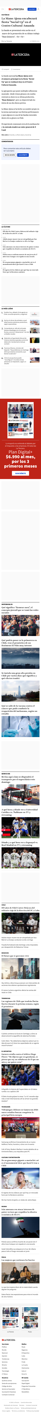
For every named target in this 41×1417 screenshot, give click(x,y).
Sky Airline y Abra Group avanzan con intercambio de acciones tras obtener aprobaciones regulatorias (20, 984)
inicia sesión (10, 155)
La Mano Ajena (20, 135)
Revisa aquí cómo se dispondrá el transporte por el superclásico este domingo (18, 779)
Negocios (5, 953)
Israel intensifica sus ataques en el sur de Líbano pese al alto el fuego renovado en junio (19, 1250)
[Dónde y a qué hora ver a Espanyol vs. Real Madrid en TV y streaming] (20, 857)
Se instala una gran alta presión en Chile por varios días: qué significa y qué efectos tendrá (19, 676)
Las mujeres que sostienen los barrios (18, 1260)
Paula (4, 1257)
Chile (4, 905)
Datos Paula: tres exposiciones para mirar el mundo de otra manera (20, 1295)
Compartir (6, 69)
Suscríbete (23, 155)
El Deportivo (6, 1051)
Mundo (4, 1206)
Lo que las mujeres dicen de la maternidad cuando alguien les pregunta (20, 1288)
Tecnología (6, 1107)
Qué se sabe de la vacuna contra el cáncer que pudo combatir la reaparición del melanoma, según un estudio (19, 710)
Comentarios (16, 69)
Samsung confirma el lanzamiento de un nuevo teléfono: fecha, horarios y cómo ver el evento (18, 1143)
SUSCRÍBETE (20, 473)
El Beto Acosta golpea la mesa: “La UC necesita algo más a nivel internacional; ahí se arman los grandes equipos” (20, 1098)
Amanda (11, 135)
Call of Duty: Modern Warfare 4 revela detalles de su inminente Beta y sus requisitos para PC (20, 1150)
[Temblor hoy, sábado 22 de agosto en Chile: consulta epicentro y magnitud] (34, 314)
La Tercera (8, 41)
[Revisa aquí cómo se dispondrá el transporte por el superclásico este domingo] (20, 794)
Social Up (28, 135)
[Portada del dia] (20, 437)
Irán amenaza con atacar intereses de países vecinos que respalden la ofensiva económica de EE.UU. (21, 248)
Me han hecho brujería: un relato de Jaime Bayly (19, 1200)
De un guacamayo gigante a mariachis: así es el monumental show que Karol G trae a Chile (19, 263)
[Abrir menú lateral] (3, 9)
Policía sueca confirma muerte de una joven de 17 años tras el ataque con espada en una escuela (20, 255)
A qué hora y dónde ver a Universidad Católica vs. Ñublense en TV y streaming (20, 812)
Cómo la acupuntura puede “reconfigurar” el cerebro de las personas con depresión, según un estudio (15, 361)
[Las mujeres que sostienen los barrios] (20, 1272)
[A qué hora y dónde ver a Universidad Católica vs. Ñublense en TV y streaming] (20, 827)
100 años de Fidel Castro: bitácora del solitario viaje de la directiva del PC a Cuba (20, 232)
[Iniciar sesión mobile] (38, 9)
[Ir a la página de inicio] (16, 9)
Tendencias (6, 998)
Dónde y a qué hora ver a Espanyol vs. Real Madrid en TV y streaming (20, 844)
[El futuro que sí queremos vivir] (20, 968)
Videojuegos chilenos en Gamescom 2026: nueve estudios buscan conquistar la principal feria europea (20, 1112)
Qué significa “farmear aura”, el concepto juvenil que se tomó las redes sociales (20, 610)
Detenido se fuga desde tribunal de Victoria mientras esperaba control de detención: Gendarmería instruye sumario (16, 341)
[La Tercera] (10, 1329)
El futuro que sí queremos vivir (15, 956)
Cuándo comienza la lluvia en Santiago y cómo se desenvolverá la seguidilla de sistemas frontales (19, 1035)
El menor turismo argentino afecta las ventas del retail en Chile (19, 991)
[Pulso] (30, 1329)
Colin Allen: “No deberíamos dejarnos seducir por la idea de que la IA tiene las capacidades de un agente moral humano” (20, 1043)
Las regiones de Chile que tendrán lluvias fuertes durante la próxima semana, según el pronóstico (20, 1004)
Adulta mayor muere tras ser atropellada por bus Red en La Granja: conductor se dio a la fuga (20, 240)
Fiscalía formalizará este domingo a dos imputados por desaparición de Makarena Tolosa (20, 946)
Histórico (5, 15)
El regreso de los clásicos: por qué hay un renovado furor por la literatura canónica (20, 271)
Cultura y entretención (11, 1157)
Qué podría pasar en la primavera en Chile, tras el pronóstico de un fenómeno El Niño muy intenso (19, 643)
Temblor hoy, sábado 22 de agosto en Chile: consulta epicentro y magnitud (16, 313)
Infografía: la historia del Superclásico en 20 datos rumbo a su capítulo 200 (19, 1090)
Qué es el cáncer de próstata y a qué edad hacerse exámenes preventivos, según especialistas (15, 322)
